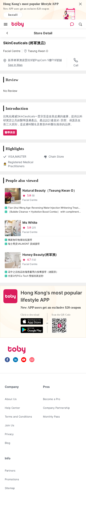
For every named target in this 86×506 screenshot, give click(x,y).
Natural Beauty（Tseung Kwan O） (49, 190)
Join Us (9, 425)
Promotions (12, 479)
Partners (10, 470)
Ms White (29, 223)
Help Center (12, 407)
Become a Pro (51, 399)
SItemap (10, 488)
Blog (7, 442)
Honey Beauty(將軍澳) (39, 255)
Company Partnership (56, 407)
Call (75, 65)
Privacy (9, 434)
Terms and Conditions (18, 416)
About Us (11, 399)
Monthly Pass (51, 416)
